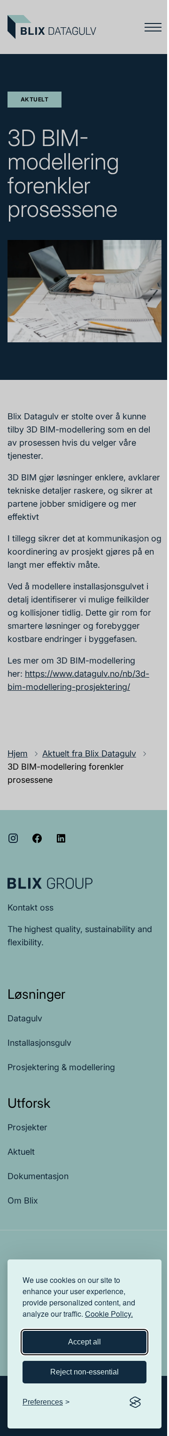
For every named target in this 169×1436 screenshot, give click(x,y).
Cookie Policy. (109, 1313)
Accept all (84, 1342)
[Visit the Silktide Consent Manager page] (135, 1402)
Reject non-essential (84, 1372)
